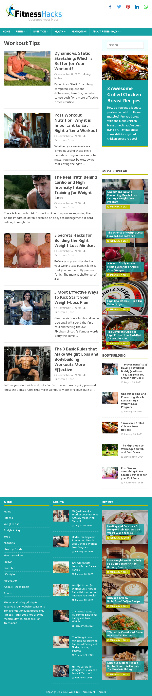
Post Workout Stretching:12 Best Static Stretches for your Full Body (134, 473)
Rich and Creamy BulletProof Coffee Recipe (123, 599)
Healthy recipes (13, 555)
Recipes (107, 502)
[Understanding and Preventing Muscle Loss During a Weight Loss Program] (110, 402)
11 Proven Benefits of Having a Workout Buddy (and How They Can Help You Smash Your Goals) (134, 371)
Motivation (79, 31)
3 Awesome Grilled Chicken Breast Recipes (132, 426)
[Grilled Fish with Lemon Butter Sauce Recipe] (61, 571)
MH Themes (99, 692)
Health (59, 31)
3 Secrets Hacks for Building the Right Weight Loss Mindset (74, 240)
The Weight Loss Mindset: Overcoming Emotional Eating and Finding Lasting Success (85, 644)
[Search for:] (125, 45)
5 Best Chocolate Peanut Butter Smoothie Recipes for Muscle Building (123, 666)
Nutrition (39, 31)
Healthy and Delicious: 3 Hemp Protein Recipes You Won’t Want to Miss (123, 529)
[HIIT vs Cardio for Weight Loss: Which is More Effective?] (61, 674)
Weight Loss (11, 524)
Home (6, 31)
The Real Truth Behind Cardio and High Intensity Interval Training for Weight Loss (75, 187)
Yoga (7, 536)
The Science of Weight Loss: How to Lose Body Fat (125, 234)
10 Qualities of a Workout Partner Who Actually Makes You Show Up (85, 516)
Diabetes (9, 568)
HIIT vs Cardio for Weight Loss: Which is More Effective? (84, 670)
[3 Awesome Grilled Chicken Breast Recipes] (125, 67)
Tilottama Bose (64, 140)
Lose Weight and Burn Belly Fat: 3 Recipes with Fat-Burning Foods (124, 563)
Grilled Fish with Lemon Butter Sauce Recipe (84, 566)
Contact (9, 593)
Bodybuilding (113, 355)
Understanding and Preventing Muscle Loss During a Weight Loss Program (122, 197)
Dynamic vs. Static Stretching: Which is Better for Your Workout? (73, 61)
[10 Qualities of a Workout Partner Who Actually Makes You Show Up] (61, 519)
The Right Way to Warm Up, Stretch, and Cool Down (132, 449)
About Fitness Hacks (106, 31)
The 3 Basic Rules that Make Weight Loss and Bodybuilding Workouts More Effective (76, 359)
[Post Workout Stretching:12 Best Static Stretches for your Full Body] (110, 476)
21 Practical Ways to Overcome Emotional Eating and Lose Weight (84, 616)
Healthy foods (13, 549)
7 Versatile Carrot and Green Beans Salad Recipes (125, 634)
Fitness (20, 31)
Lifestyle (9, 574)
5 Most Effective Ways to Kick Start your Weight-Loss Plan (76, 297)
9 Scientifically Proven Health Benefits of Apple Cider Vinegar (123, 266)
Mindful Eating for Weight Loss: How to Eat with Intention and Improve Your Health (85, 590)
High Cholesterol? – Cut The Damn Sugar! (124, 302)
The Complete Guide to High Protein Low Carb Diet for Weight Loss (124, 335)
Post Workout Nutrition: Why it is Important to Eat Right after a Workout (75, 123)
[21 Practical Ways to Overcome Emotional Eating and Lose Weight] (61, 619)
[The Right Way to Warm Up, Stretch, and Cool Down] (110, 453)
